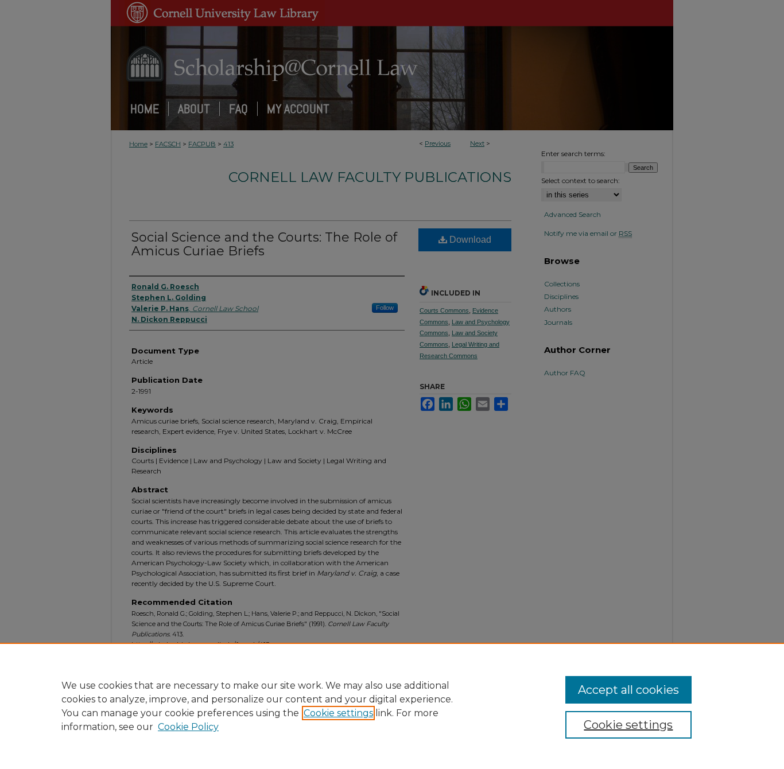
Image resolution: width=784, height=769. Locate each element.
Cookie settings (338, 713)
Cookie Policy (188, 726)
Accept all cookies (628, 690)
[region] (392, 706)
